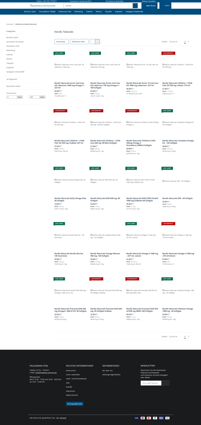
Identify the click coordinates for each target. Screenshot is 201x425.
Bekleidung (10, 50)
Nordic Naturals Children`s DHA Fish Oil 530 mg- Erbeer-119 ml (177, 84)
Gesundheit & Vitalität (14, 42)
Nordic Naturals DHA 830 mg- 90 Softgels (105, 199)
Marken (9, 59)
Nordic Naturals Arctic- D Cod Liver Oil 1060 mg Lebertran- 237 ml (142, 84)
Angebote (10, 67)
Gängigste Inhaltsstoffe (15, 72)
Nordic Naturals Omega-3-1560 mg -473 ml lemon (178, 254)
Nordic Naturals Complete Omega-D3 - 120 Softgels (178, 141)
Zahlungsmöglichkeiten (111, 374)
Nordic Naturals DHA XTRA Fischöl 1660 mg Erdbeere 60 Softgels (142, 199)
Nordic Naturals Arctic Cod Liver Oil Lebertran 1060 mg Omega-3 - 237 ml (69, 85)
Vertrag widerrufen (74, 404)
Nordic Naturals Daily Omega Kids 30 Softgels (70, 199)
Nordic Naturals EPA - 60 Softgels (177, 198)
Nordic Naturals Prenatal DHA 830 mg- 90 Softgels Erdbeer (106, 310)
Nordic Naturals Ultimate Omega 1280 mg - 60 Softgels (177, 310)
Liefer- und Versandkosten (76, 379)
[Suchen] (135, 5)
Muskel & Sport (12, 37)
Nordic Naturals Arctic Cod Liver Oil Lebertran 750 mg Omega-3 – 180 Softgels (105, 85)
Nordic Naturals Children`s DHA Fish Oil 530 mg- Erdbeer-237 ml (69, 141)
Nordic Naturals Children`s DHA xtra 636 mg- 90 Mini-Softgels (105, 141)
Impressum (70, 391)
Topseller (10, 63)
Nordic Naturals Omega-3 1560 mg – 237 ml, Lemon (142, 254)
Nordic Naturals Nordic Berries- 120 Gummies (69, 254)
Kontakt (69, 387)
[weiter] (193, 42)
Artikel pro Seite (78, 41)
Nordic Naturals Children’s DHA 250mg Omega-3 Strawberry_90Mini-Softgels (140, 142)
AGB (67, 383)
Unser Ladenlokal (73, 374)
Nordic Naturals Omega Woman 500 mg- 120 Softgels (105, 254)
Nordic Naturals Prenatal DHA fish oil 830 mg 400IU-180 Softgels (142, 310)
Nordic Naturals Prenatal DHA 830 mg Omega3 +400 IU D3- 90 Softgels (70, 310)
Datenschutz (71, 370)
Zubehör (9, 54)
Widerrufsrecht (72, 395)
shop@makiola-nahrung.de (46, 373)
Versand (63, 418)
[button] (149, 6)
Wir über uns (107, 370)
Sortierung (60, 41)
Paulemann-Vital (12, 46)
